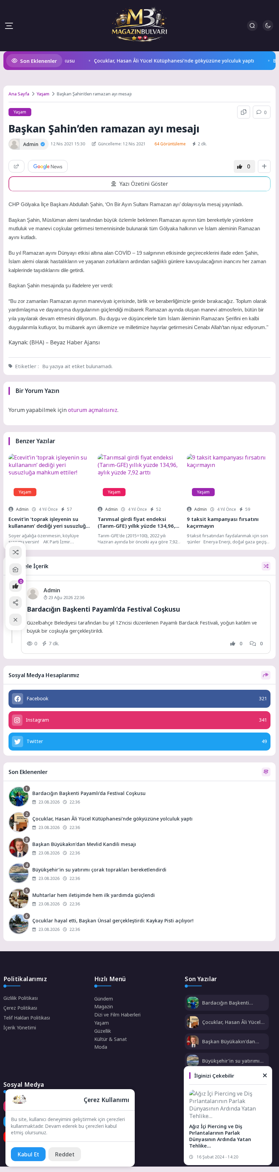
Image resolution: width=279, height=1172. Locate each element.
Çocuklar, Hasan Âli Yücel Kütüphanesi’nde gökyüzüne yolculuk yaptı (166, 60)
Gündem (103, 998)
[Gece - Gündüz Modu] (268, 29)
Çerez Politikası (20, 1008)
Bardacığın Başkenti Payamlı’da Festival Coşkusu (103, 609)
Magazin (103, 1006)
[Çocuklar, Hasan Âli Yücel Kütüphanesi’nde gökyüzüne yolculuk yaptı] (139, 823)
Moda (100, 1047)
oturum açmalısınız (92, 410)
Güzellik (102, 1031)
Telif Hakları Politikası (26, 1017)
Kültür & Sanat (110, 1039)
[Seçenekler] (264, 166)
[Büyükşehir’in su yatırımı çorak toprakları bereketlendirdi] (139, 874)
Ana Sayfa (19, 94)
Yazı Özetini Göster (143, 183)
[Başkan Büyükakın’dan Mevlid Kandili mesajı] (139, 848)
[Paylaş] (16, 166)
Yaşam (43, 94)
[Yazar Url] (14, 144)
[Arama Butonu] (252, 25)
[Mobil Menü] (8, 25)
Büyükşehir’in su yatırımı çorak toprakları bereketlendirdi (231, 1061)
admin (22, 509)
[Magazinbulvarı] (139, 25)
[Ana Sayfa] (15, 569)
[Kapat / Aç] (15, 619)
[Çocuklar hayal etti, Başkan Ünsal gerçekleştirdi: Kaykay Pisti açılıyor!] (139, 925)
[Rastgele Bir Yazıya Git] (15, 552)
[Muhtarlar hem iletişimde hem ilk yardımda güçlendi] (139, 899)
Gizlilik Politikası (20, 998)
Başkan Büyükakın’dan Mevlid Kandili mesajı (228, 1041)
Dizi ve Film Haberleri (117, 1014)
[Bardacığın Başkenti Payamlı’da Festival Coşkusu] (139, 798)
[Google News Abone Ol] (48, 166)
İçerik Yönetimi (19, 1027)
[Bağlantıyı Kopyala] (243, 112)
